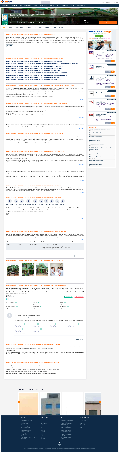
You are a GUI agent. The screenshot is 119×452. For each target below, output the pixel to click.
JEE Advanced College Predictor (67, 420)
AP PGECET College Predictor (66, 434)
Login (116, 2)
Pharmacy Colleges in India (26, 426)
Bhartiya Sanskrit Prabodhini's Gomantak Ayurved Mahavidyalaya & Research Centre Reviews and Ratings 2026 (36, 75)
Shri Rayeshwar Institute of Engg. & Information (99, 129)
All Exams (43, 438)
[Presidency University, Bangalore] (91, 77)
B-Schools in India (24, 423)
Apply (107, 22)
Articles (52, 5)
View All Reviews (79, 339)
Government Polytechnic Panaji (96, 160)
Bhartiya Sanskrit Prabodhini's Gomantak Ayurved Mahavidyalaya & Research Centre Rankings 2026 (33, 70)
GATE (42, 420)
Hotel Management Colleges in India (28, 437)
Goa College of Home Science (95, 164)
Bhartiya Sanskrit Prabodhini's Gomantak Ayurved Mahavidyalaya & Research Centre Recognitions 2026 (34, 68)
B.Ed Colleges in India (25, 433)
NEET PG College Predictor (66, 437)
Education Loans (83, 424)
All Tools (62, 438)
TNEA (42, 434)
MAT (42, 426)
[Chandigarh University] (91, 115)
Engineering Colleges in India (26, 420)
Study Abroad (43, 5)
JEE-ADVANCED (44, 423)
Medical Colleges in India (26, 424)
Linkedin (90, 444)
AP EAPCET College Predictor (66, 423)
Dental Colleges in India (25, 434)
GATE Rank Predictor (65, 435)
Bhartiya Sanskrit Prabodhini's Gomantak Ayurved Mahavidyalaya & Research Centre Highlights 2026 (34, 61)
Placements (29, 27)
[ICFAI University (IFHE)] (91, 52)
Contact (61, 27)
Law (21, 5)
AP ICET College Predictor (66, 428)
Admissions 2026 (19, 27)
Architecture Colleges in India (27, 435)
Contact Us (28, 444)
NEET (42, 427)
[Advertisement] (31, 54)
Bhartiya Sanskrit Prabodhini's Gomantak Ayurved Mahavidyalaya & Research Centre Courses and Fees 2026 (36, 74)
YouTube (96, 444)
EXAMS (35, 5)
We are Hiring (46, 444)
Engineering (5, 5)
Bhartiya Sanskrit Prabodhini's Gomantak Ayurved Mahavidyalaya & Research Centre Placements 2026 (34, 66)
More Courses (27, 5)
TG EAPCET (43, 431)
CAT (42, 424)
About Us (22, 444)
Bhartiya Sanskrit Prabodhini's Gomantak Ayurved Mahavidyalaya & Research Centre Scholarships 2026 (35, 65)
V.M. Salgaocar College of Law (95, 156)
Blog (40, 444)
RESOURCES (65, 5)
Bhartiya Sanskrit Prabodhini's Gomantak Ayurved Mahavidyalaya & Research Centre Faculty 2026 (33, 77)
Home (102, 2)
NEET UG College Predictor (66, 431)
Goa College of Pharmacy (94, 140)
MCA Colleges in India (25, 427)
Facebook (74, 444)
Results (73, 5)
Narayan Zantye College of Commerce (97, 132)
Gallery (47, 27)
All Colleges (23, 438)
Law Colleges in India (25, 431)
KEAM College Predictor (65, 433)
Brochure (108, 60)
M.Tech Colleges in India (26, 430)
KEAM (42, 433)
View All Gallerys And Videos (76, 278)
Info (4, 27)
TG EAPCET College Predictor (66, 426)
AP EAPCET (43, 430)
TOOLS (58, 5)
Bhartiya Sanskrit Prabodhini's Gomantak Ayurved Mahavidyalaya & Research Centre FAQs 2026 (32, 81)
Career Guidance (81, 5)
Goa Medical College (93, 153)
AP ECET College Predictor (66, 424)
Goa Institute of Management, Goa (96, 144)
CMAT (42, 428)
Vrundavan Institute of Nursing (95, 136)
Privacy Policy (35, 444)
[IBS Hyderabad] (91, 67)
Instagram (83, 444)
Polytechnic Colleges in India (27, 428)
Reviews (54, 27)
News (81, 427)
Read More (81, 99)
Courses (10, 27)
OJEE (42, 435)
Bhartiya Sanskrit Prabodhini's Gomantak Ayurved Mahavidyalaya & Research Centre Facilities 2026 (33, 79)
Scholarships (38, 27)
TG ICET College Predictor (66, 430)
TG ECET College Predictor (66, 427)
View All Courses (79, 256)
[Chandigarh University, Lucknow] (91, 93)
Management (14, 5)
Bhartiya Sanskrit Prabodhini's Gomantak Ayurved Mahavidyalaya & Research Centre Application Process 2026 (36, 72)
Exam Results (83, 420)
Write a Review (109, 2)
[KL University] (91, 101)
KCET (42, 437)
